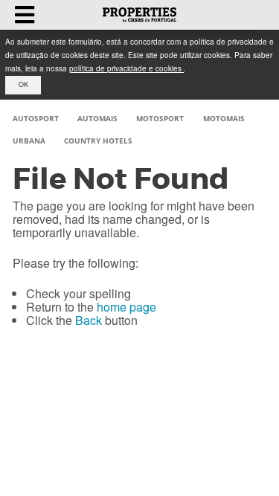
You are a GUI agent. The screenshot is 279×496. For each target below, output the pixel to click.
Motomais (224, 118)
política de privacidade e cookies (126, 68)
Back (88, 320)
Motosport (160, 118)
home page (126, 306)
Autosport (36, 118)
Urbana (29, 140)
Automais (97, 118)
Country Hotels (98, 140)
